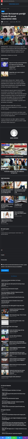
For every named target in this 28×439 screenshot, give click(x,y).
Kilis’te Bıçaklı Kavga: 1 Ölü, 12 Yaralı (18, 315)
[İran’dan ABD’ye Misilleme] (5, 337)
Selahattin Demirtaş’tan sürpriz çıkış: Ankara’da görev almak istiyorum (17, 372)
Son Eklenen (14, 276)
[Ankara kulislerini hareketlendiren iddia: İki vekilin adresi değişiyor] (5, 360)
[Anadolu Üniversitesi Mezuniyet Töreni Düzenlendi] (5, 310)
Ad (2, 250)
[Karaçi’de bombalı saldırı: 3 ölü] (5, 322)
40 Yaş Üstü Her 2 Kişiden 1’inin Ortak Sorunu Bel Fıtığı (20, 191)
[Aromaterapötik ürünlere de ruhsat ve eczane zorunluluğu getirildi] (7, 185)
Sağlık (8, 8)
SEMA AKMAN (5, 21)
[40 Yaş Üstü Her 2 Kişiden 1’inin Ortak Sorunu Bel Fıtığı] (21, 185)
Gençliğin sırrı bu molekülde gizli (18, 204)
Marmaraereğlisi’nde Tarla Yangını (9, 326)
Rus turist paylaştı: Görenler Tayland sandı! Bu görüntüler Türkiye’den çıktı (12, 293)
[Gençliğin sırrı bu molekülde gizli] (21, 199)
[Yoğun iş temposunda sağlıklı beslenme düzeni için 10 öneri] (7, 214)
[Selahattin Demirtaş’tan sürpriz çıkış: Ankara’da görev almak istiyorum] (5, 372)
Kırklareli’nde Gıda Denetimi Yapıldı (10, 1)
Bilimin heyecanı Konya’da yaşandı (18, 364)
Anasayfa (4, 8)
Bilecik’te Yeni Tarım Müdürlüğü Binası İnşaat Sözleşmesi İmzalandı (18, 342)
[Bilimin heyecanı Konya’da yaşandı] (5, 366)
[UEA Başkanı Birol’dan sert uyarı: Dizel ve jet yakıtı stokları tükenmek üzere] (5, 354)
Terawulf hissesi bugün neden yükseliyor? (11, 376)
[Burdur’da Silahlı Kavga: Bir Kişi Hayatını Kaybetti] (5, 331)
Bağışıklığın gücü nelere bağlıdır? (17, 72)
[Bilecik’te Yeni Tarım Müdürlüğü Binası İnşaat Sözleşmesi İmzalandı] (5, 343)
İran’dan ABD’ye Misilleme (16, 336)
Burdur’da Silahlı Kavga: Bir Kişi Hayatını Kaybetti (17, 330)
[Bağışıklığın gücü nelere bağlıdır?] (4, 74)
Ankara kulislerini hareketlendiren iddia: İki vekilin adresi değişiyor (18, 359)
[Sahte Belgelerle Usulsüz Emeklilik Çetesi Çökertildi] (5, 349)
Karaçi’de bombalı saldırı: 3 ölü (17, 320)
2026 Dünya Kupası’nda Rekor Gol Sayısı (10, 280)
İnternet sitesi (4, 259)
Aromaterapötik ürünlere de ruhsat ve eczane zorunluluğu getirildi (7, 191)
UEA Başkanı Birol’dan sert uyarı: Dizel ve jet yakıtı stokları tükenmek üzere (18, 354)
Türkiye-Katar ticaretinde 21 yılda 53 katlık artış (12, 297)
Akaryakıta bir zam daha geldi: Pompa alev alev (12, 305)
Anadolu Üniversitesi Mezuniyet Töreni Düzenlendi (17, 309)
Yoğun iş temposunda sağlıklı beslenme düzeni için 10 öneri (7, 221)
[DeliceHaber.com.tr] (14, 4)
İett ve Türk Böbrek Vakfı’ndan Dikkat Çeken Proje (20, 213)
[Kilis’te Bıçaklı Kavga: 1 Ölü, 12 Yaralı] (5, 316)
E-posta (3, 254)
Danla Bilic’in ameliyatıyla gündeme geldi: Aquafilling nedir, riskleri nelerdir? (7, 205)
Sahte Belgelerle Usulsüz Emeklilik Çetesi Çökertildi (17, 348)
